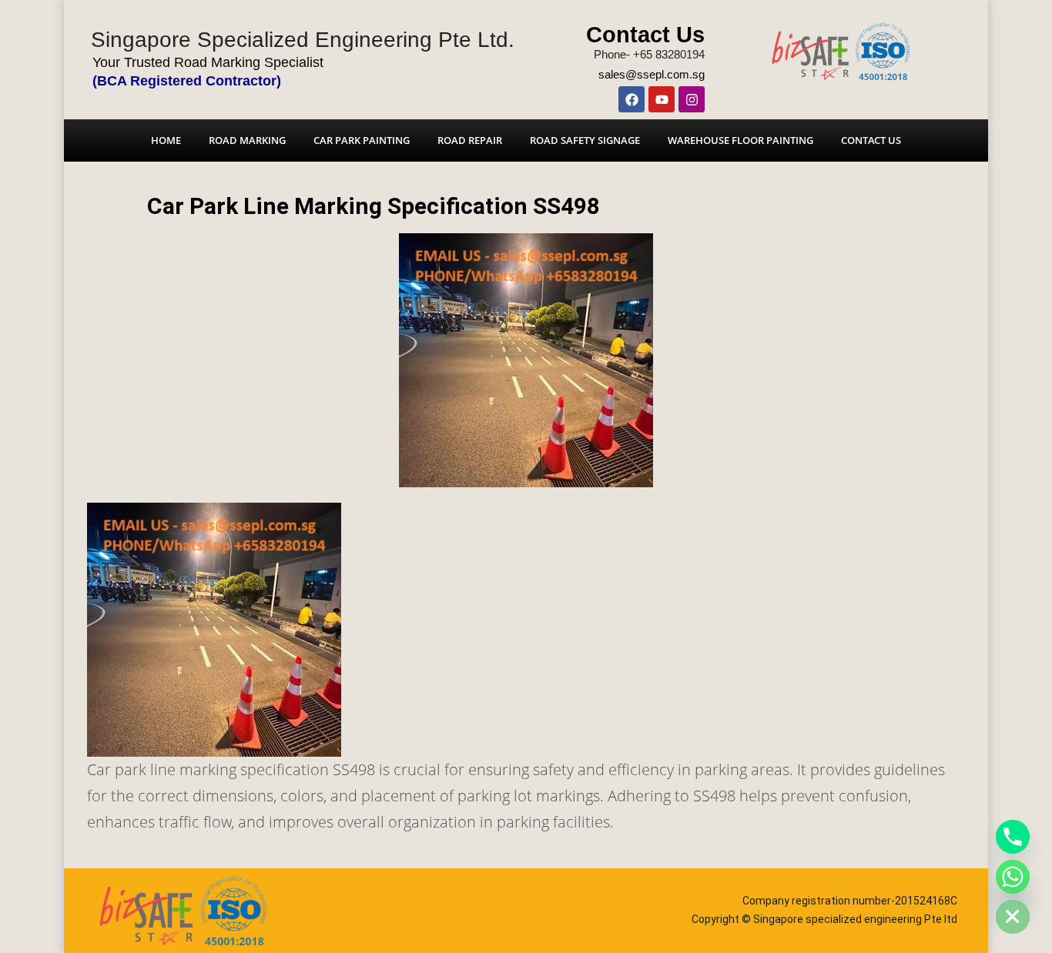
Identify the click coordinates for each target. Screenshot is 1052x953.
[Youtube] (661, 99)
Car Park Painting (361, 140)
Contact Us (645, 34)
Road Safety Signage (585, 140)
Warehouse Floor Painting (740, 140)
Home (166, 140)
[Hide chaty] (1013, 917)
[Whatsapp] (1013, 877)
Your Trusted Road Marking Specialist (207, 62)
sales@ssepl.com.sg (651, 74)
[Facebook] (631, 99)
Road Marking (247, 140)
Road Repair (469, 140)
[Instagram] (691, 99)
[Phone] (1013, 837)
